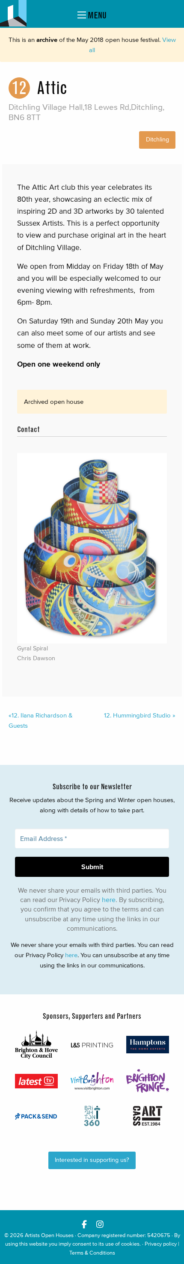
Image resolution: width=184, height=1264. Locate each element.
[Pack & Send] (36, 1115)
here (109, 899)
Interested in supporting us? (92, 1160)
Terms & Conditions (92, 1252)
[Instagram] (100, 1224)
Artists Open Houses (49, 1235)
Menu (96, 15)
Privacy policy (161, 1243)
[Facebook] (84, 1224)
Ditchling (157, 139)
